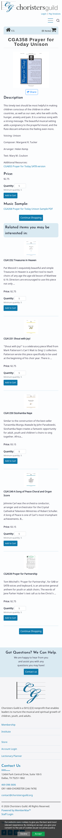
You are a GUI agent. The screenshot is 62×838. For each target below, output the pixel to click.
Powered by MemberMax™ (16, 810)
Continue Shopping (31, 217)
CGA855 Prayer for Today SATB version (24, 166)
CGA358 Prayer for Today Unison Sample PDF (28, 208)
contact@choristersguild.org (17, 795)
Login (43, 13)
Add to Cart (10, 195)
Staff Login (7, 814)
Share (33, 92)
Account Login (9, 749)
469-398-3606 (8, 784)
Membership (8, 724)
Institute (6, 731)
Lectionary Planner (11, 756)
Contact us (31, 671)
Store (4, 742)
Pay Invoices (55, 13)
